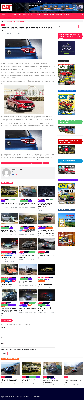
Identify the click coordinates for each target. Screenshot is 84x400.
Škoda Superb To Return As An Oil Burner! (9, 204)
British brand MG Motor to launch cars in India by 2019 (17, 21)
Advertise (17, 17)
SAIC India (46, 163)
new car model (38, 163)
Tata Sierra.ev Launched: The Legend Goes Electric (8, 258)
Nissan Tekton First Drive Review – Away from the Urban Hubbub (73, 380)
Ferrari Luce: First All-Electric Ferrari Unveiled (45, 284)
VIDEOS (46, 14)
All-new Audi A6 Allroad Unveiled (26, 256)
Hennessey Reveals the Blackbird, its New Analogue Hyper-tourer (46, 205)
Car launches (5, 163)
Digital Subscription (7, 17)
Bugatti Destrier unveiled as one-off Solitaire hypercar (9, 380)
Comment (3, 327)
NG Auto (24, 17)
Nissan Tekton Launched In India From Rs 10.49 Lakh (9, 231)
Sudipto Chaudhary (44, 208)
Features (30, 14)
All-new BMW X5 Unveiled (27, 232)
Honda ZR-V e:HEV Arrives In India (28, 309)
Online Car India (6, 33)
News (8, 14)
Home (3, 14)
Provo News (12, 398)
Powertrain (38, 14)
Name (2, 337)
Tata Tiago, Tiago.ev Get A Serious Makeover (9, 284)
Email (2, 343)
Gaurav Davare (6, 207)
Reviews (14, 14)
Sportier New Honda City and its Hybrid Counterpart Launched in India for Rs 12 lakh (9, 311)
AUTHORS (52, 14)
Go (80, 26)
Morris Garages (30, 163)
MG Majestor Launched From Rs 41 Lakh (26, 282)
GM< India (13, 163)
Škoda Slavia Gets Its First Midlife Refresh (27, 204)
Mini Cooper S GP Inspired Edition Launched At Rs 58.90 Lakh (45, 308)
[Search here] (82, 14)
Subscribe (66, 14)
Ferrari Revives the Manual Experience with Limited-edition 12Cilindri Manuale (46, 232)
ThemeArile (19, 398)
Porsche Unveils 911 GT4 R (46, 255)
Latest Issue (59, 14)
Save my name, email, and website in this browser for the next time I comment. (19, 349)
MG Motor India (21, 163)
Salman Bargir (24, 234)
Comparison (22, 14)
